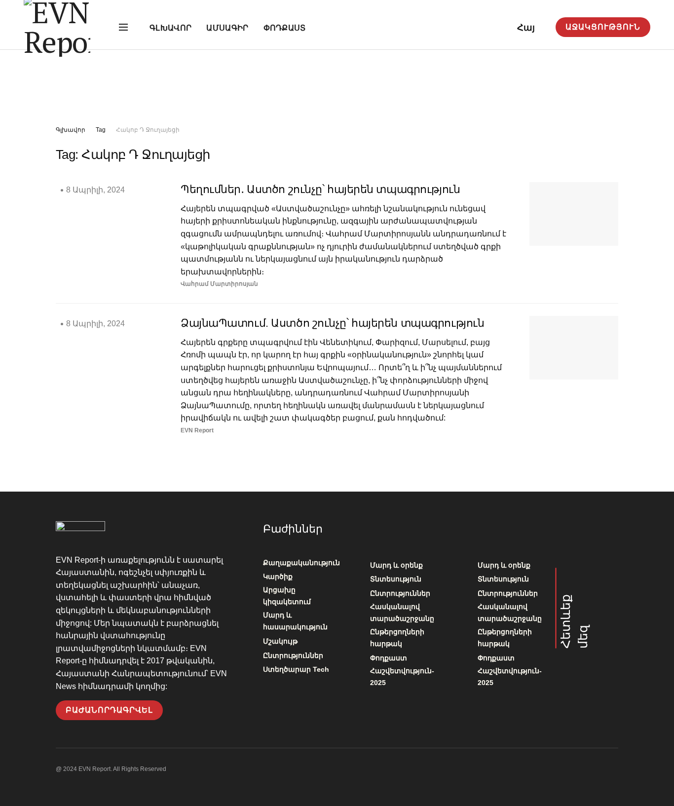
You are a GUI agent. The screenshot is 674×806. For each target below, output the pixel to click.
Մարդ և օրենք (396, 565)
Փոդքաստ (284, 28)
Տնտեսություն (395, 579)
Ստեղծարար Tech (296, 669)
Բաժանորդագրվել (109, 710)
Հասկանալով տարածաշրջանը (402, 612)
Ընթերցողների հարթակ (397, 638)
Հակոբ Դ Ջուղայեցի (148, 129)
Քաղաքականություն (301, 563)
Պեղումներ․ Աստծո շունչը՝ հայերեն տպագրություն (320, 189)
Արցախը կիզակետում (287, 596)
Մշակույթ (280, 641)
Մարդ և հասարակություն (295, 621)
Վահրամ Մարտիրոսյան (219, 283)
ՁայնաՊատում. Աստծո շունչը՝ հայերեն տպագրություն (332, 323)
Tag (101, 129)
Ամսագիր (227, 28)
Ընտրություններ (293, 655)
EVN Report (197, 430)
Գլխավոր (170, 28)
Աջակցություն (602, 27)
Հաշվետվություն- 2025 (402, 677)
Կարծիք (278, 576)
